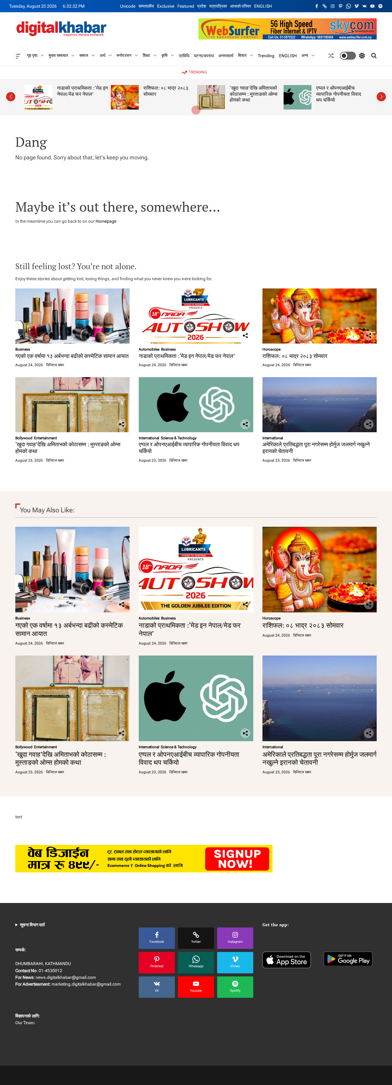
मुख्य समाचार (58, 55)
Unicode (127, 6)
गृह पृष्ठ (32, 55)
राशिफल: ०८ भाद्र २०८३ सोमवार (165, 90)
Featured (185, 6)
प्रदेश (201, 6)
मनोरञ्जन (124, 55)
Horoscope (271, 349)
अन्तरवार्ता (225, 55)
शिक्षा (146, 55)
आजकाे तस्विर (240, 6)
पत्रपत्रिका (218, 6)
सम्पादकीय (146, 6)
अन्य (304, 55)
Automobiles (149, 349)
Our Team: (25, 1022)
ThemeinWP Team (262, 1075)
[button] (10, 96)
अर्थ (102, 55)
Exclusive (165, 6)
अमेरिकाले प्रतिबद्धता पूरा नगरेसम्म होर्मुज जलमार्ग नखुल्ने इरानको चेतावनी (316, 447)
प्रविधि (184, 55)
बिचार (242, 55)
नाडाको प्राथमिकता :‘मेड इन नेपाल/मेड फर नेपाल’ (82, 90)
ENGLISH (263, 6)
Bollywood (23, 438)
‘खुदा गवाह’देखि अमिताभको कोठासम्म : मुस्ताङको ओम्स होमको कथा (253, 93)
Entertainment (45, 438)
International (149, 438)
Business (22, 349)
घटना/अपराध (204, 55)
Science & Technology (179, 438)
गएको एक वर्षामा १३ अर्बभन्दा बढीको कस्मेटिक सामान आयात (72, 355)
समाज (83, 55)
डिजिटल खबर (55, 365)
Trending (266, 55)
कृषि (164, 55)
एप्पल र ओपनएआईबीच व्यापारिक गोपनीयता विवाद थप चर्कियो (338, 93)
